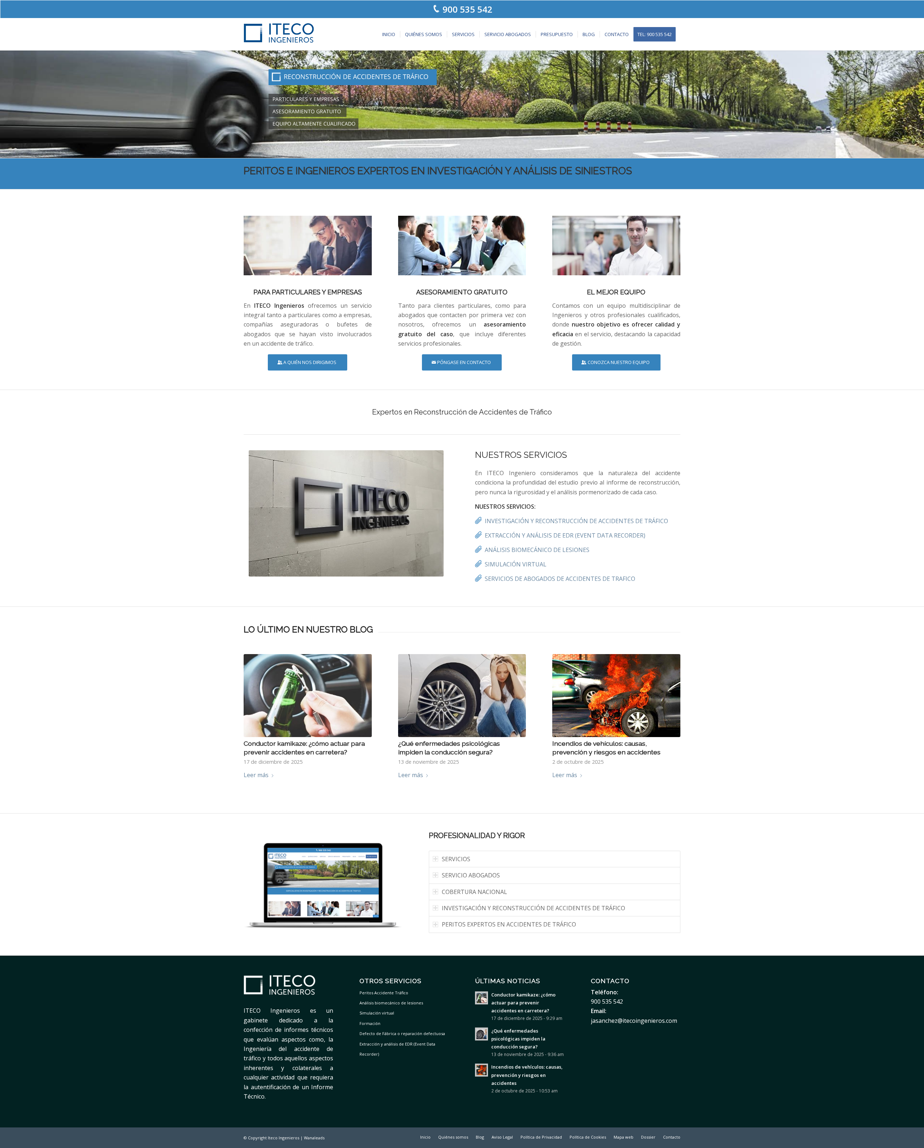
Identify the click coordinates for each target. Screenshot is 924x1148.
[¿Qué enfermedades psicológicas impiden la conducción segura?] (462, 695)
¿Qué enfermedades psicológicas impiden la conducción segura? (518, 1038)
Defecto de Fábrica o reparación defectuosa (402, 1033)
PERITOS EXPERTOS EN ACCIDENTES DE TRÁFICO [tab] (509, 924)
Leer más (256, 775)
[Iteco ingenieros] (279, 34)
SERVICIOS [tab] (456, 859)
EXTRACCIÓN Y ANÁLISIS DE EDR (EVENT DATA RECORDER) (565, 535)
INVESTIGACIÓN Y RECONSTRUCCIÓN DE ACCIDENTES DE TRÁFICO (576, 521)
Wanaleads (314, 1137)
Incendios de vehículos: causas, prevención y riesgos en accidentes (527, 1075)
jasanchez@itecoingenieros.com (634, 1021)
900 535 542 (467, 9)
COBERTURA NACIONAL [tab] (474, 892)
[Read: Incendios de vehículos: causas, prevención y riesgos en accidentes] (481, 1070)
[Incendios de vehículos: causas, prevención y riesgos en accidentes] (616, 695)
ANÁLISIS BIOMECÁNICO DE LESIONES (537, 550)
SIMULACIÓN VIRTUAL (515, 564)
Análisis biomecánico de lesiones (391, 1002)
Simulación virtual (376, 1013)
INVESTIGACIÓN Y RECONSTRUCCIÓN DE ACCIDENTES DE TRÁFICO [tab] (533, 908)
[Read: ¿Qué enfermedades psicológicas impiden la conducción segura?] (481, 1033)
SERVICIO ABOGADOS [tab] (471, 875)
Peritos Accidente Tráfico (383, 992)
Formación (369, 1023)
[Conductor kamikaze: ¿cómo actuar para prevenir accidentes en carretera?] (308, 695)
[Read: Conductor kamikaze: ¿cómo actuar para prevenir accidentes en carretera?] (481, 997)
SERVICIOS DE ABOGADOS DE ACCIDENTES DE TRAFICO (560, 579)
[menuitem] (389, 34)
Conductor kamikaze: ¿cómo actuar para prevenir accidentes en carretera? (523, 1002)
